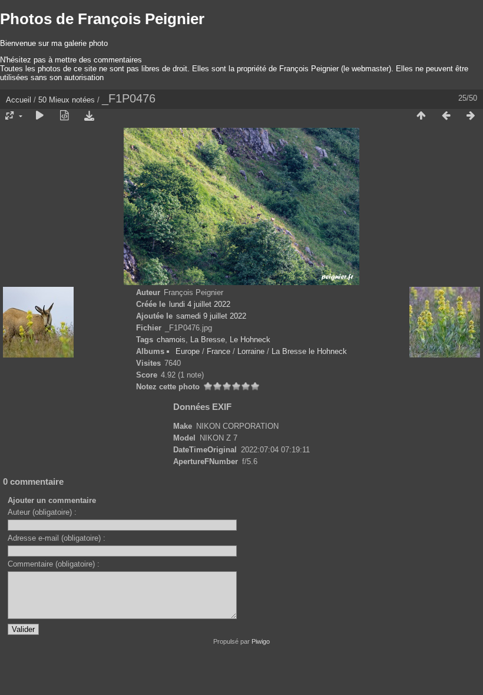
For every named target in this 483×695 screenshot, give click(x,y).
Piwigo (261, 641)
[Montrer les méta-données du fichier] (64, 116)
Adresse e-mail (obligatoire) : (56, 538)
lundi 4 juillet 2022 (199, 304)
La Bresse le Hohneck (309, 351)
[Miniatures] (421, 116)
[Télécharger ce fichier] (89, 116)
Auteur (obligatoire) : (42, 512)
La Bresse (207, 339)
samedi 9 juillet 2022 (211, 316)
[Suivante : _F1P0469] (470, 116)
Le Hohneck (250, 339)
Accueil (18, 99)
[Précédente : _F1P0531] (446, 116)
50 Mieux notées (66, 99)
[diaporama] (39, 116)
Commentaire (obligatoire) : (54, 564)
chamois (171, 339)
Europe (188, 351)
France (218, 351)
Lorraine (250, 351)
